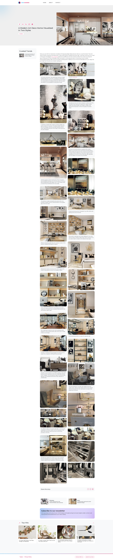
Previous (91, 523)
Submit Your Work (90, 556)
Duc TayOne (55, 56)
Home (44, 2)
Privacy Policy (28, 556)
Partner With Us (79, 556)
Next (93, 523)
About (51, 2)
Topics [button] (21, 556)
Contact (57, 2)
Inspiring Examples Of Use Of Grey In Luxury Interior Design (30, 55)
